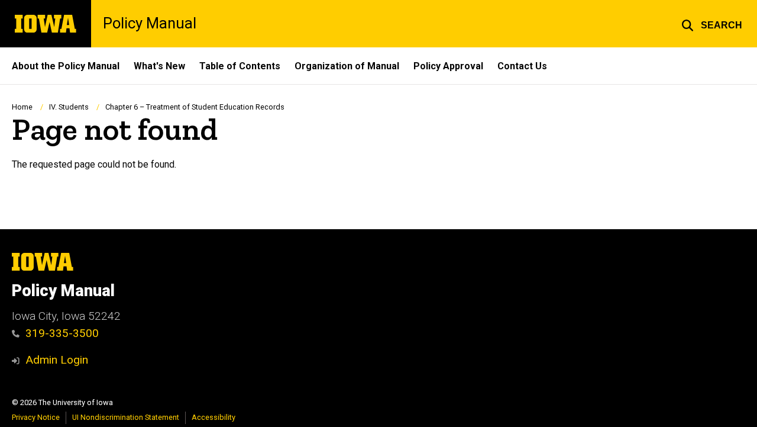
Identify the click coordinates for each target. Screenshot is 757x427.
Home (22, 106)
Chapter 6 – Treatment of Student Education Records (194, 106)
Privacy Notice (36, 417)
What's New (159, 66)
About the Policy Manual (65, 66)
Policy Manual (149, 23)
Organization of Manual (347, 66)
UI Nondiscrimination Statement (125, 417)
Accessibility (213, 417)
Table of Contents (239, 66)
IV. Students (69, 106)
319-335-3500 (62, 333)
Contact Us (522, 66)
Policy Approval (448, 66)
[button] (712, 23)
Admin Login (56, 360)
